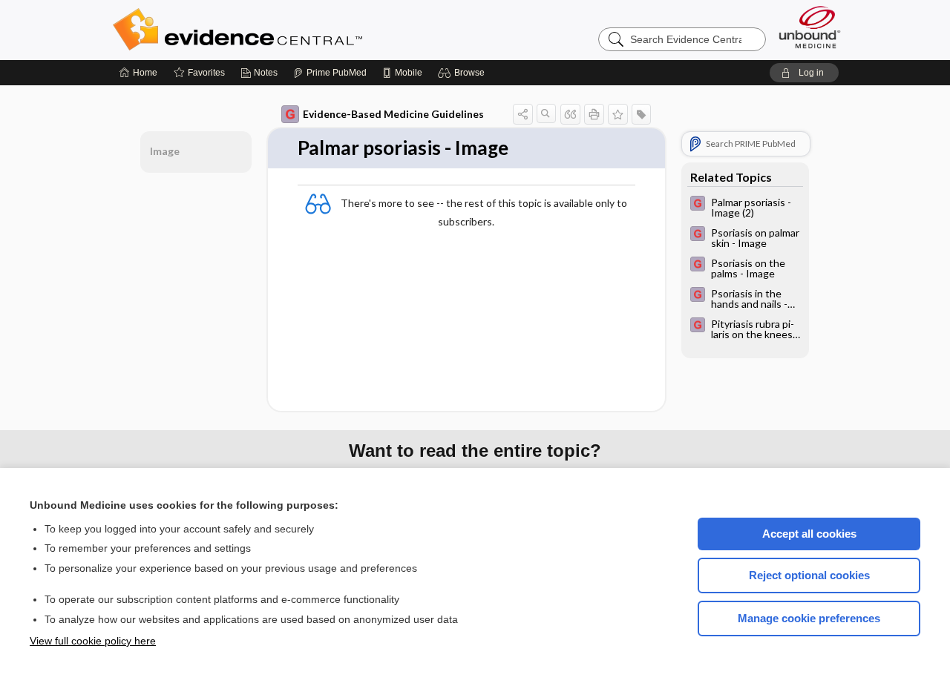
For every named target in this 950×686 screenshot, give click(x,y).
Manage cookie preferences (809, 618)
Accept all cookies (809, 533)
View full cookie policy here (93, 641)
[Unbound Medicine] (809, 27)
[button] (463, 72)
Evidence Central (296, 29)
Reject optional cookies (809, 575)
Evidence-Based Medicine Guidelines (393, 114)
